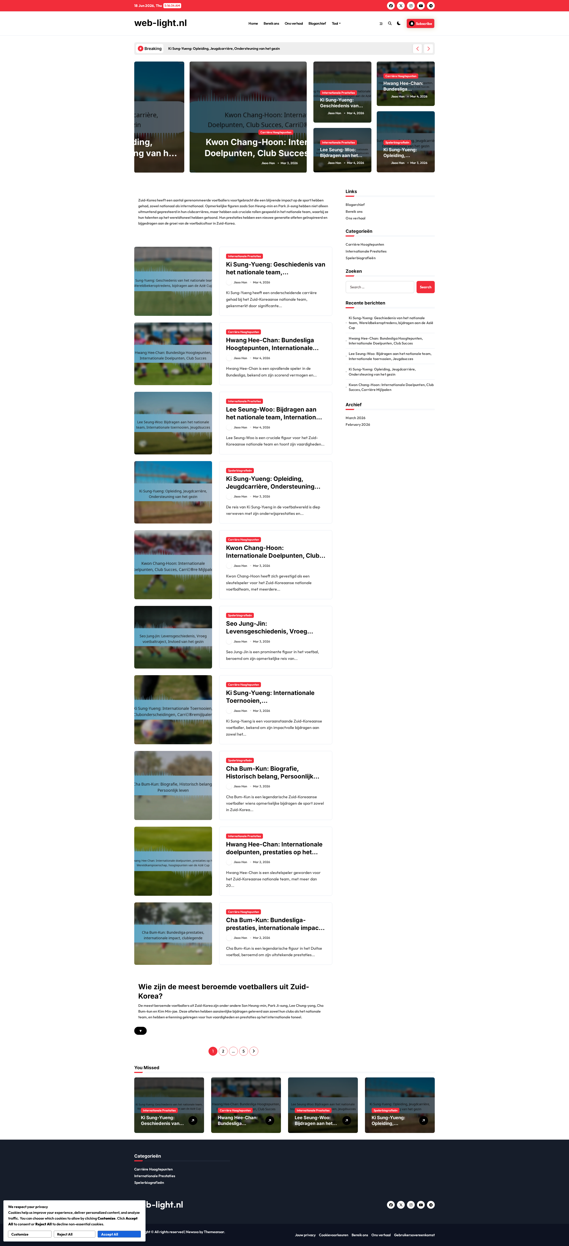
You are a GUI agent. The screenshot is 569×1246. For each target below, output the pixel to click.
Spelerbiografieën (397, 142)
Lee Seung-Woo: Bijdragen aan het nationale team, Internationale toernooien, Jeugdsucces (275, 417)
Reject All (64, 1234)
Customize (19, 1234)
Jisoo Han (213, 163)
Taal (335, 23)
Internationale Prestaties (338, 92)
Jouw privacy (305, 1235)
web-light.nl (160, 22)
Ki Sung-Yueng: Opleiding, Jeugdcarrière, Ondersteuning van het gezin (270, 486)
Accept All (109, 1234)
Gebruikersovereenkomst (414, 1235)
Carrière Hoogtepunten (220, 132)
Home (253, 23)
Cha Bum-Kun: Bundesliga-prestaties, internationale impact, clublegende (274, 927)
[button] (428, 48)
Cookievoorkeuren (333, 1235)
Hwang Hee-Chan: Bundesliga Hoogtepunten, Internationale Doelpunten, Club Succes (270, 347)
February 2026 (358, 424)
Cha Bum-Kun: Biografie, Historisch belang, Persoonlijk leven (269, 776)
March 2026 (355, 418)
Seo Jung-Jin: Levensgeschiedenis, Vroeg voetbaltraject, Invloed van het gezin (270, 635)
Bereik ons (271, 23)
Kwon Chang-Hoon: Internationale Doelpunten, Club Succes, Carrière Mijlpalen (220, 153)
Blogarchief (317, 23)
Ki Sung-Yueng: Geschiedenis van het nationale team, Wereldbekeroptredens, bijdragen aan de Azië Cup (275, 276)
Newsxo (192, 1232)
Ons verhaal (294, 23)
